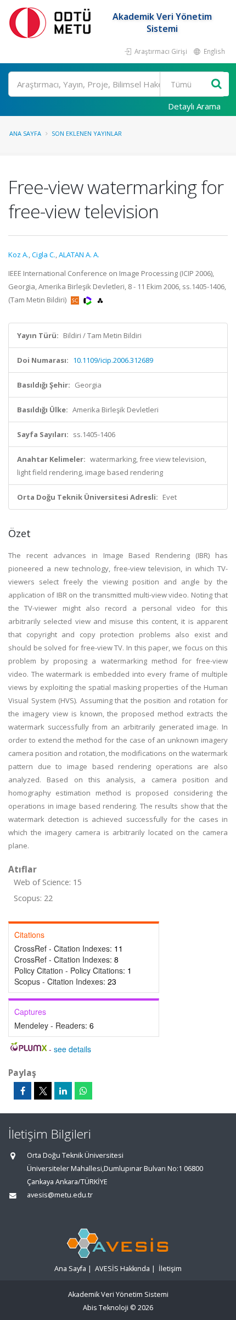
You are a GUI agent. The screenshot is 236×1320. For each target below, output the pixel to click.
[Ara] (216, 84)
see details (72, 1048)
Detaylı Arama (194, 106)
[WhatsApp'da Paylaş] (83, 1091)
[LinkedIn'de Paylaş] (63, 1091)
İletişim (170, 1268)
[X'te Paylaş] (43, 1091)
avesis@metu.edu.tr (60, 1195)
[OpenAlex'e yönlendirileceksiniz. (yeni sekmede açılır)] (100, 300)
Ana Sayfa (25, 133)
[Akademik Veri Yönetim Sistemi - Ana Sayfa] (52, 22)
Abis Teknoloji (105, 1307)
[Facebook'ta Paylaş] (22, 1091)
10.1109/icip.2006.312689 (113, 360)
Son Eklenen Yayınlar (87, 133)
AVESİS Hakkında (122, 1268)
